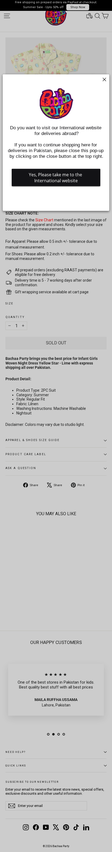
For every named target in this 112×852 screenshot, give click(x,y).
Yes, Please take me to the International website (56, 177)
